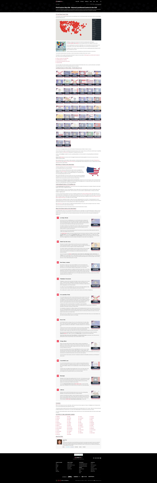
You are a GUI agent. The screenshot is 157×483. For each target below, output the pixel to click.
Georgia (93, 39)
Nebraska (81, 425)
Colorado (93, 31)
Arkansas (93, 27)
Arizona (93, 25)
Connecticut (94, 33)
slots (68, 152)
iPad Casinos (69, 467)
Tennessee (69, 431)
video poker (65, 152)
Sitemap (92, 471)
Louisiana (69, 422)
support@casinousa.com (98, 480)
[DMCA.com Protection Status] (56, 480)
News (97, 1)
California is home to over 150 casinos (69, 161)
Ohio (80, 428)
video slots (77, 43)
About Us (92, 463)
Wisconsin (58, 434)
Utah (91, 431)
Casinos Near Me (69, 463)
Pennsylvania (70, 429)
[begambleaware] (63, 480)
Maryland (92, 422)
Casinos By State (59, 62)
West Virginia (93, 432)
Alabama (93, 21)
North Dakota (70, 428)
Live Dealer (82, 1)
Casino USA (77, 1)
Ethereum (80, 471)
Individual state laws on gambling (62, 59)
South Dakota (59, 431)
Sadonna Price (99, 4)
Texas (80, 431)
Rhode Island (81, 429)
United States (94, 19)
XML (94, 471)
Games (91, 1)
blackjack (72, 43)
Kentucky (58, 422)
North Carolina (59, 428)
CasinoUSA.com (60, 203)
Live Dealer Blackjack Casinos (83, 463)
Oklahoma (92, 428)
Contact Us (92, 467)
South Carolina (93, 429)
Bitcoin (80, 470)
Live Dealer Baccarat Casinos (83, 466)
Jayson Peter (99, 4)
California (93, 29)
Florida (93, 37)
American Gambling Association (87, 193)
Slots (56, 463)
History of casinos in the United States (62, 58)
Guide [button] (94, 1)
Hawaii (80, 419)
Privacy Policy (93, 466)
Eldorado (65, 333)
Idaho (92, 419)
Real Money (86, 1)
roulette (69, 43)
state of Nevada (63, 171)
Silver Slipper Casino (78, 383)
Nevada (92, 425)
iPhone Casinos (69, 466)
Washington (81, 432)
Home (56, 4)
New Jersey (62, 157)
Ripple (80, 472)
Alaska (93, 23)
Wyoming (69, 434)
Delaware (93, 35)
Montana (69, 425)
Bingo (56, 467)
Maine (80, 422)
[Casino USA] (59, 1)
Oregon (58, 429)
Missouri (58, 425)
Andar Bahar (57, 471)
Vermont (58, 432)
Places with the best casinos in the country (63, 61)
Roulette (57, 466)
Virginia (69, 432)
